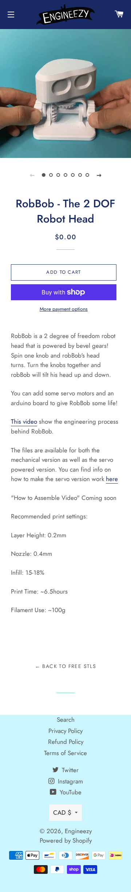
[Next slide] (99, 175)
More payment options (64, 309)
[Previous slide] (32, 175)
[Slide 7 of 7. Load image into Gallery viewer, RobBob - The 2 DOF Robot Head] (87, 175)
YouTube (70, 792)
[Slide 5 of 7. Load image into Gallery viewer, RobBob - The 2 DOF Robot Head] (72, 175)
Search (66, 719)
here (112, 478)
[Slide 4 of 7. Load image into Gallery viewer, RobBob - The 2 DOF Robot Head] (65, 175)
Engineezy (78, 831)
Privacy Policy (65, 730)
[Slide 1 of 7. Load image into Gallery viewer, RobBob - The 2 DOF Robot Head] (43, 175)
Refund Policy (65, 741)
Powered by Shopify (66, 840)
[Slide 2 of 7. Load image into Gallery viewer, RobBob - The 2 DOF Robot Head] (51, 175)
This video (24, 421)
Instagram (69, 781)
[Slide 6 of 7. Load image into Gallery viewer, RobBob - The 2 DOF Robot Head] (80, 175)
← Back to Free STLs (65, 666)
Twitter (69, 770)
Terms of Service (65, 753)
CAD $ (62, 812)
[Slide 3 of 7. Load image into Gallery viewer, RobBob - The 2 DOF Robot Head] (58, 175)
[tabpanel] (65, 92)
